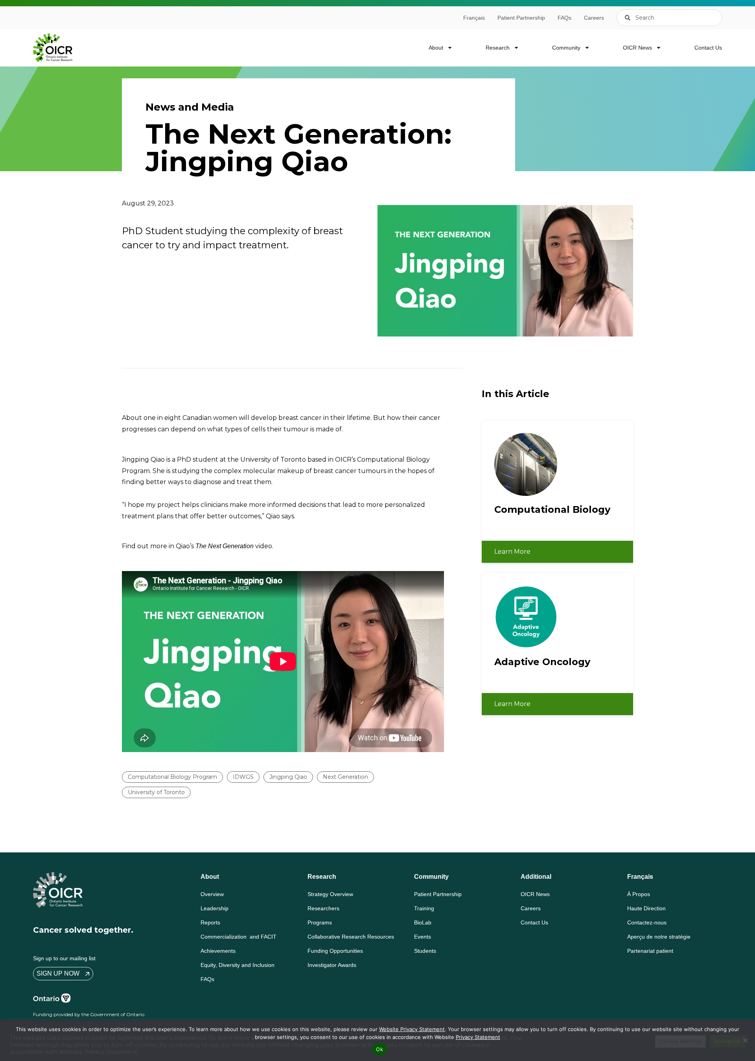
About (436, 47)
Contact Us (708, 47)
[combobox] (669, 17)
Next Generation (345, 776)
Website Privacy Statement (412, 1029)
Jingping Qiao (288, 776)
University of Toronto (156, 792)
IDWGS (243, 776)
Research (498, 47)
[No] (745, 1040)
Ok (379, 1049)
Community (566, 47)
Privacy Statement (478, 1037)
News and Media (189, 107)
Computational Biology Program (172, 776)
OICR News (637, 47)
